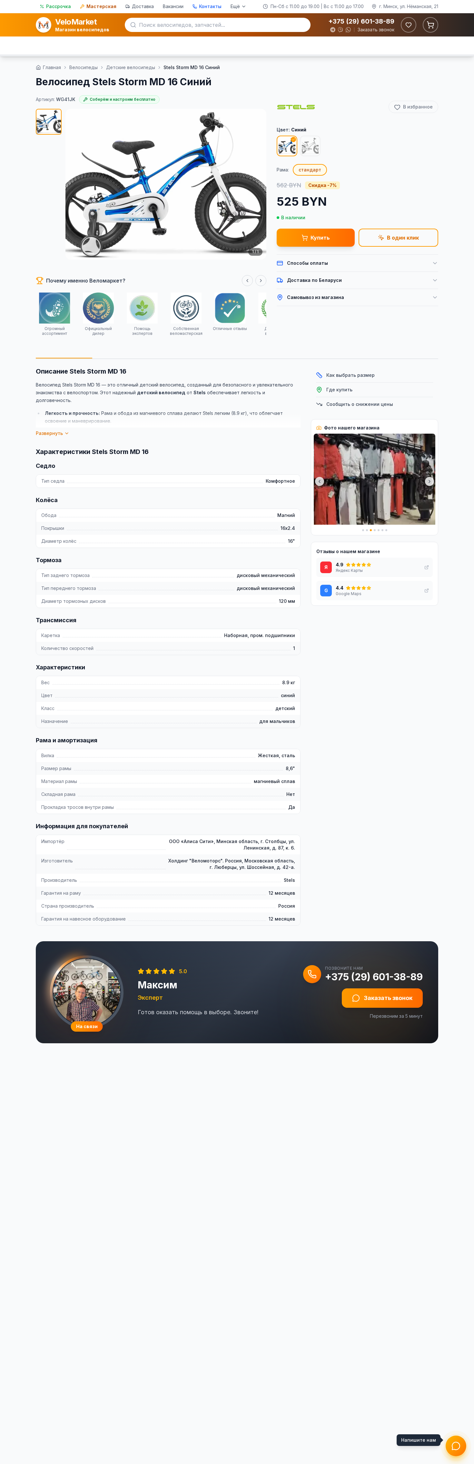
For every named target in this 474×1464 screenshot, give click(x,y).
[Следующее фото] (429, 481)
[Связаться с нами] (456, 1446)
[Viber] (340, 29)
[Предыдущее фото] (319, 481)
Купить (320, 237)
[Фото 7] (386, 530)
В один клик (403, 237)
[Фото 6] (382, 530)
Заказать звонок (376, 29)
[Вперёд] (260, 280)
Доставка (143, 6)
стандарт (310, 169)
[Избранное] (408, 25)
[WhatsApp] (348, 29)
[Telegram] (332, 29)
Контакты (210, 6)
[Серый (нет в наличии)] (310, 146)
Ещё (235, 6)
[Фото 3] (371, 530)
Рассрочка (58, 6)
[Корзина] (430, 25)
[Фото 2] (367, 530)
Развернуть (49, 433)
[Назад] (247, 280)
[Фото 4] (375, 530)
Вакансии (173, 6)
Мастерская (101, 6)
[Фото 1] (49, 122)
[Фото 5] (379, 530)
